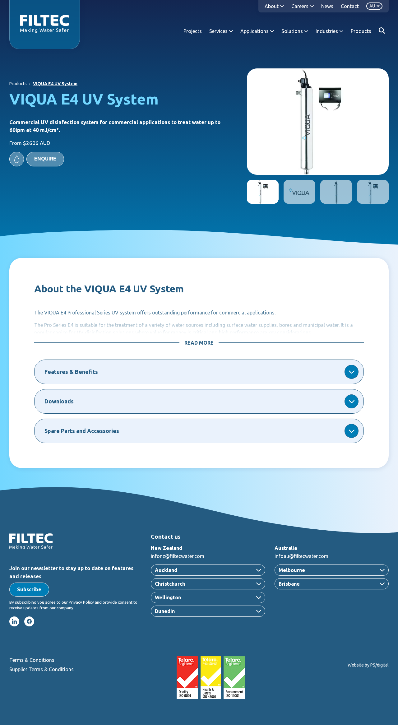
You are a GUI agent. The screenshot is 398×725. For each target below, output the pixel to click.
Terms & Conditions (31, 660)
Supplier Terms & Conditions (41, 669)
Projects (192, 31)
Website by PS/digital (368, 664)
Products (361, 31)
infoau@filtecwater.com (301, 556)
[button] (36, 159)
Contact (350, 6)
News (327, 6)
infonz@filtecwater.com (177, 556)
